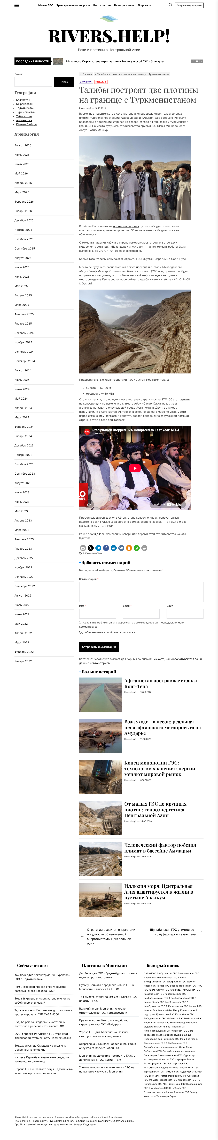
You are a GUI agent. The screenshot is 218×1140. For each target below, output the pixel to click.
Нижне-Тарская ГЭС (173, 1026)
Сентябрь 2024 (24, 361)
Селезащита (150, 1055)
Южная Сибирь (26, 124)
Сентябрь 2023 (24, 473)
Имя (83, 605)
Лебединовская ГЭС (155, 1018)
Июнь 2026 (21, 164)
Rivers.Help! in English (61, 1120)
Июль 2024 (21, 379)
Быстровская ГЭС (176, 981)
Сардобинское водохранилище (161, 1047)
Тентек (190, 1059)
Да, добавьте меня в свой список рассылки (106, 632)
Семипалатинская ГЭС (170, 1055)
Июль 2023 (21, 492)
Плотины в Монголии (104, 965)
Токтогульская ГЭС (178, 1063)
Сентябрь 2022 (24, 586)
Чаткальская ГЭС (153, 1084)
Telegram (36, 1120)
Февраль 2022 (24, 651)
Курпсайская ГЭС (184, 1014)
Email (127, 605)
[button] (83, 548)
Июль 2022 (21, 605)
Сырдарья (180, 1059)
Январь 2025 (23, 323)
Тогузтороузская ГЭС (155, 1063)
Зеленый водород (36, 1124)
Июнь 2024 (21, 389)
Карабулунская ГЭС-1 (176, 1002)
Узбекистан (24, 116)
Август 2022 (22, 595)
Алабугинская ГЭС (167, 973)
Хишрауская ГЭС (187, 1079)
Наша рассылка (124, 5)
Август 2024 (22, 370)
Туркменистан (25, 112)
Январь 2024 (23, 436)
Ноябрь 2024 (23, 342)
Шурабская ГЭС (177, 1088)
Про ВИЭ (19, 1124)
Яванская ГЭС (181, 1092)
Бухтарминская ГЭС (155, 981)
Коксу (176, 1010)
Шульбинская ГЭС (158, 1088)
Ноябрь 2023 (23, 455)
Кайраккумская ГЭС (175, 993)
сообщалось (96, 534)
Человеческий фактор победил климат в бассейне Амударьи (160, 848)
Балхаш (182, 977)
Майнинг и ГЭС (175, 1018)
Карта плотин (102, 5)
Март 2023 (21, 530)
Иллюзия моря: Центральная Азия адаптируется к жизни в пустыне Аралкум (158, 891)
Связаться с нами (122, 1120)
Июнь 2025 (21, 276)
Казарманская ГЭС (154, 993)
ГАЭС (199, 985)
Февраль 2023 (24, 539)
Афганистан (24, 120)
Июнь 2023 (21, 501)
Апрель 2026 (23, 183)
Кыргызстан (24, 104)
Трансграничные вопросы (73, 5)
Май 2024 (21, 398)
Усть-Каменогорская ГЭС (168, 1075)
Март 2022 (21, 642)
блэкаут (194, 1092)
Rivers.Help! (109, 35)
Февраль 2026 (24, 201)
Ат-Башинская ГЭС (166, 977)
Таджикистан (25, 108)
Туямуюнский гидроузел (178, 1071)
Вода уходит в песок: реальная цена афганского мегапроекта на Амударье (162, 727)
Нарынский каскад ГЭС (156, 1022)
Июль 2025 (21, 267)
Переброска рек (153, 1039)
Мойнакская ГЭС (193, 1018)
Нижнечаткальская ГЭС (157, 1030)
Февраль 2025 (24, 314)
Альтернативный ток (60, 1124)
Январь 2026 (23, 211)
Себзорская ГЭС (153, 1051)
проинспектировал (126, 226)
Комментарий (89, 579)
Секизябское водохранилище (178, 1051)
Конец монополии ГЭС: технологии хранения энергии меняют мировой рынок (159, 768)
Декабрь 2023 (24, 445)
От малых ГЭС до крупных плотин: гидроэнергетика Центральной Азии (155, 809)
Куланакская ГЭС (165, 1014)
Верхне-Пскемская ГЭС (183, 985)
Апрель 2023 (23, 520)
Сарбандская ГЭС (177, 1043)
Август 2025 (22, 258)
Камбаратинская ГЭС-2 (183, 998)
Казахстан (23, 99)
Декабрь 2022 (24, 558)
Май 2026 (21, 173)
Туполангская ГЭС (189, 1067)
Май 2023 (21, 511)
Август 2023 (22, 483)
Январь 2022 (23, 661)
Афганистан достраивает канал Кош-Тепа (161, 683)
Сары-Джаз (185, 1047)
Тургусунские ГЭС (154, 1071)
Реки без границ (189, 1039)
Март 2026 (21, 192)
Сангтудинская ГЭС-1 (155, 1043)
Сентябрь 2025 (24, 248)
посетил (141, 267)
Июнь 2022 (21, 614)
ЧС (198, 1079)
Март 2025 (21, 304)
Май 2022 (21, 623)
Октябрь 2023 (24, 464)
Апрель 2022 (23, 633)
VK (45, 1120)
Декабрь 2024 (24, 333)
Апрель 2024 (23, 408)
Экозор (78, 1124)
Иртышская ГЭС (191, 989)
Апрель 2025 (23, 295)
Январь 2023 (23, 548)
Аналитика (149, 977)
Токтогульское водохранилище (161, 1067)
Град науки (89, 1124)
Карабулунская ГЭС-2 (155, 1006)
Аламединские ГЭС (188, 973)
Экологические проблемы (158, 1092)
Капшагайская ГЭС (154, 1002)
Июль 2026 (21, 154)
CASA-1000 (150, 973)
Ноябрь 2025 (23, 229)
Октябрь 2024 (24, 351)
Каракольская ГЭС (178, 1006)
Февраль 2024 (24, 426)
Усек (151, 1075)
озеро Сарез (169, 1096)
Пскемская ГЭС (171, 1039)
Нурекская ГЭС (178, 1030)
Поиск (18, 74)
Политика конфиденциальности (92, 1120)
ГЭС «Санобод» (173, 989)
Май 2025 (21, 286)
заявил (185, 399)
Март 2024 (21, 417)
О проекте (144, 5)
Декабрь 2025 (24, 220)
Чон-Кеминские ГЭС (174, 1084)
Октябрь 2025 (24, 239)
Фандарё (154, 1079)
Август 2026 (22, 145)
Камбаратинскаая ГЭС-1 (157, 998)
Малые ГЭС (45, 5)
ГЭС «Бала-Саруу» (154, 989)
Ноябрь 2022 (23, 567)
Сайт (170, 605)
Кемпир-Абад (165, 1010)
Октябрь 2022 (24, 576)
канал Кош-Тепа (93, 553)
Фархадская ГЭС (168, 1079)
